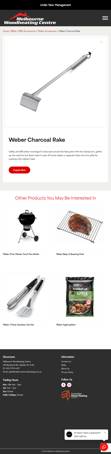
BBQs (13, 30)
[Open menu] (105, 18)
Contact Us (66, 361)
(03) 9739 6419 (13, 368)
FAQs (63, 365)
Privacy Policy (67, 372)
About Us (65, 368)
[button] (101, 42)
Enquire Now (19, 169)
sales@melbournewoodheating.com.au (25, 371)
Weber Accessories (47, 30)
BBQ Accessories (27, 30)
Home (6, 30)
